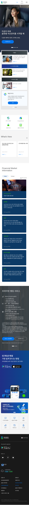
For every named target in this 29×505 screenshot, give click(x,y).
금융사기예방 (14, 420)
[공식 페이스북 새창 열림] (8, 457)
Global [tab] (12, 176)
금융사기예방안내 (18, 488)
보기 (13, 103)
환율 (23, 420)
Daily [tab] (5, 176)
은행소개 (3, 477)
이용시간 (14, 427)
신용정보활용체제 (4, 485)
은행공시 (17, 477)
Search (21, 2)
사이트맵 (17, 490)
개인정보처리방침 (18, 483)
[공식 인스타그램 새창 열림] (13, 457)
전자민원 (17, 485)
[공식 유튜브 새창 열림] (2, 457)
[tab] (12, 47)
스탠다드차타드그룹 (5, 493)
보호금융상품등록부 (5, 480)
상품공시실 (17, 480)
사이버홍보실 (3, 488)
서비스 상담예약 (8, 338)
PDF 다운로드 (24, 177)
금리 (5, 427)
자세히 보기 (7, 41)
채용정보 (3, 490)
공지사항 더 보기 (27, 138)
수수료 (23, 427)
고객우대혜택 (5, 420)
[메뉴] (26, 2)
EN (17, 2)
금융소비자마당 (4, 483)
